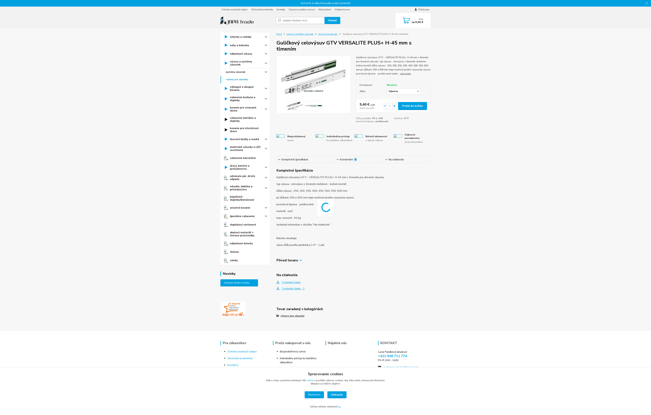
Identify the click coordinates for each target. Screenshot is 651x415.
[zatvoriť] (646, 3)
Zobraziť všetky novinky (236, 282)
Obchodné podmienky (262, 9)
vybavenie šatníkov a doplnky (243, 119)
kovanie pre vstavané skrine (243, 109)
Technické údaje (291, 282)
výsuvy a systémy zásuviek (241, 63)
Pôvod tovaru (287, 260)
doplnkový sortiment (243, 224)
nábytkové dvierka (241, 243)
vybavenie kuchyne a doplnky (242, 99)
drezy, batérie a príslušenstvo (239, 167)
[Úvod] (246, 20)
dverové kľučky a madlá (244, 139)
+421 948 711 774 (392, 356)
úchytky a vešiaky (240, 37)
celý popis (405, 73)
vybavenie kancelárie (243, 158)
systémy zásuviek (235, 72)
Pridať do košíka (412, 106)
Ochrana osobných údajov (235, 9)
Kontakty (281, 9)
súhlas (310, 380)
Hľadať (332, 20)
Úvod (279, 34)
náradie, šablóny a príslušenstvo (241, 188)
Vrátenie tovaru (342, 9)
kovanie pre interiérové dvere (244, 130)
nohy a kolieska (239, 45)
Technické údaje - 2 (293, 288)
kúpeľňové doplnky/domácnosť (242, 198)
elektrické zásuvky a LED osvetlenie (245, 148)
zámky (234, 260)
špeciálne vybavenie (242, 216)
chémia (234, 252)
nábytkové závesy (241, 53)
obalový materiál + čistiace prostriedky (242, 234)
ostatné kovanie (240, 207)
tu (339, 406)
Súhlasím (337, 395)
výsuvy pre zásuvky (237, 79)
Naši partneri (325, 9)
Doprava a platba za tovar (302, 9)
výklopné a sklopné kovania (242, 88)
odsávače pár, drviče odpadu (242, 177)
